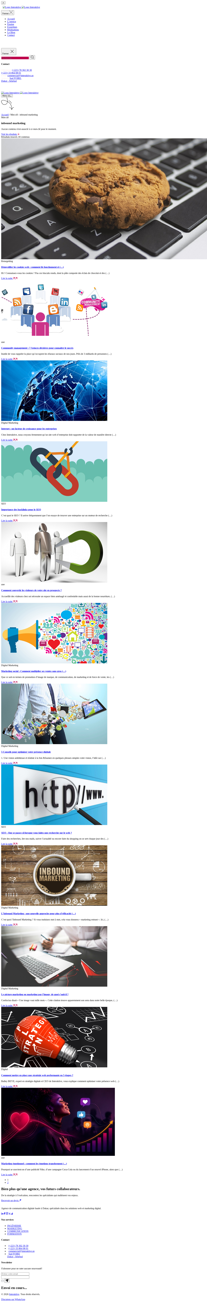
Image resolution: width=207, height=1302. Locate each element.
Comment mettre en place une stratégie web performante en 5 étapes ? (37, 1075)
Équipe (10, 24)
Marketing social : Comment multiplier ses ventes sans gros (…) (33, 671)
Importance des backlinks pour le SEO (21, 509)
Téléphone (6, 70)
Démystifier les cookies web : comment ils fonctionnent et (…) (32, 267)
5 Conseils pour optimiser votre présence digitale (26, 752)
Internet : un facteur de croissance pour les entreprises (29, 428)
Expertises (12, 27)
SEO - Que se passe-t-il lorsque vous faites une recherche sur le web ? (36, 833)
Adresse (5, 78)
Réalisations (13, 29)
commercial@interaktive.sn (20, 75)
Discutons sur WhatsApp (13, 1299)
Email (4, 75)
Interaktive (14, 1294)
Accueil (11, 19)
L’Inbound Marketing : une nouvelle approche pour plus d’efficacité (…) (38, 913)
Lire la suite (7, 278)
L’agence (11, 21)
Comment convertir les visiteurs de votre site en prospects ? (31, 590)
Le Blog (11, 32)
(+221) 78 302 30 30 (22, 70)
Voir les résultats (9, 134)
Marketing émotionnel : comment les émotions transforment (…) (34, 1163)
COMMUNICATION (17, 1231)
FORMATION (14, 1234)
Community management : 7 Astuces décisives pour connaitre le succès (37, 348)
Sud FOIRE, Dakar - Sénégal (11, 79)
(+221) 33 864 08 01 (11, 73)
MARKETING (14, 1228)
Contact (11, 35)
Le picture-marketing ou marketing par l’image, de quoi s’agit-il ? (34, 994)
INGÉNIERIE (14, 1225)
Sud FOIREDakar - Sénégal (15, 1255)
